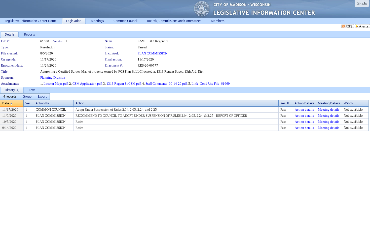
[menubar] (25, 96)
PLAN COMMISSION (152, 53)
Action (80, 103)
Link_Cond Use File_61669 (211, 83)
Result (284, 103)
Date (5, 103)
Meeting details (328, 109)
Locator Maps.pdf (56, 83)
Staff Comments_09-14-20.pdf (166, 83)
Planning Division (52, 77)
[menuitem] (10, 97)
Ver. (27, 103)
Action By (42, 103)
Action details (304, 109)
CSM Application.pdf (87, 83)
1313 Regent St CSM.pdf (123, 83)
